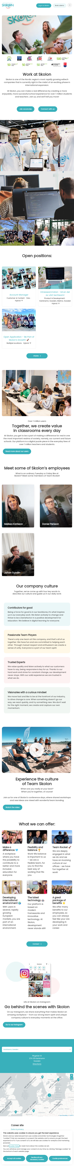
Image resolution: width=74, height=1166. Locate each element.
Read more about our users (17, 451)
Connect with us (48, 109)
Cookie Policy (14, 1146)
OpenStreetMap (63, 1115)
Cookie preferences (60, 1158)
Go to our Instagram (14, 1024)
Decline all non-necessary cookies (37, 1158)
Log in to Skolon (44, 5)
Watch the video (13, 807)
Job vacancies (25, 109)
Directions (37, 1064)
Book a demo (59, 5)
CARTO (71, 1115)
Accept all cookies (14, 1158)
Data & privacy (17, 1129)
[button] (49, 1095)
